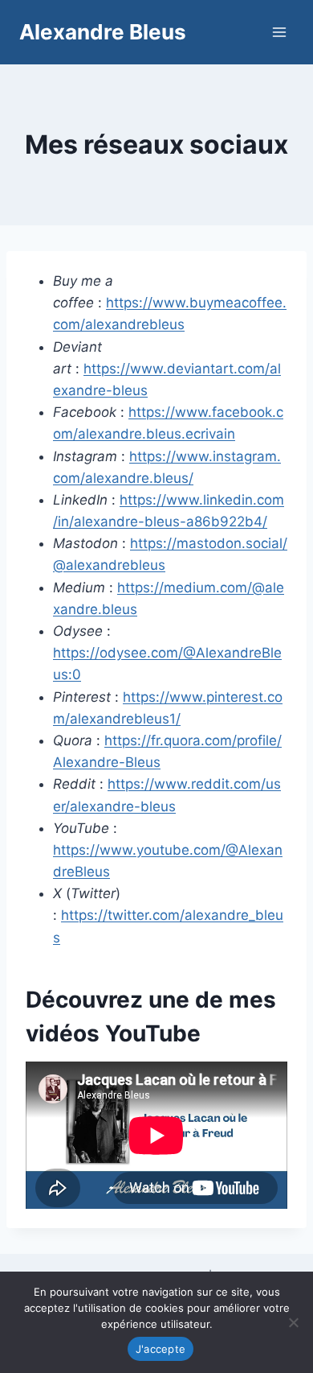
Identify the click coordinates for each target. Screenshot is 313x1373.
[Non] (293, 1322)
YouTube (153, 1033)
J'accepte (160, 1348)
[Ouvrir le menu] (279, 31)
